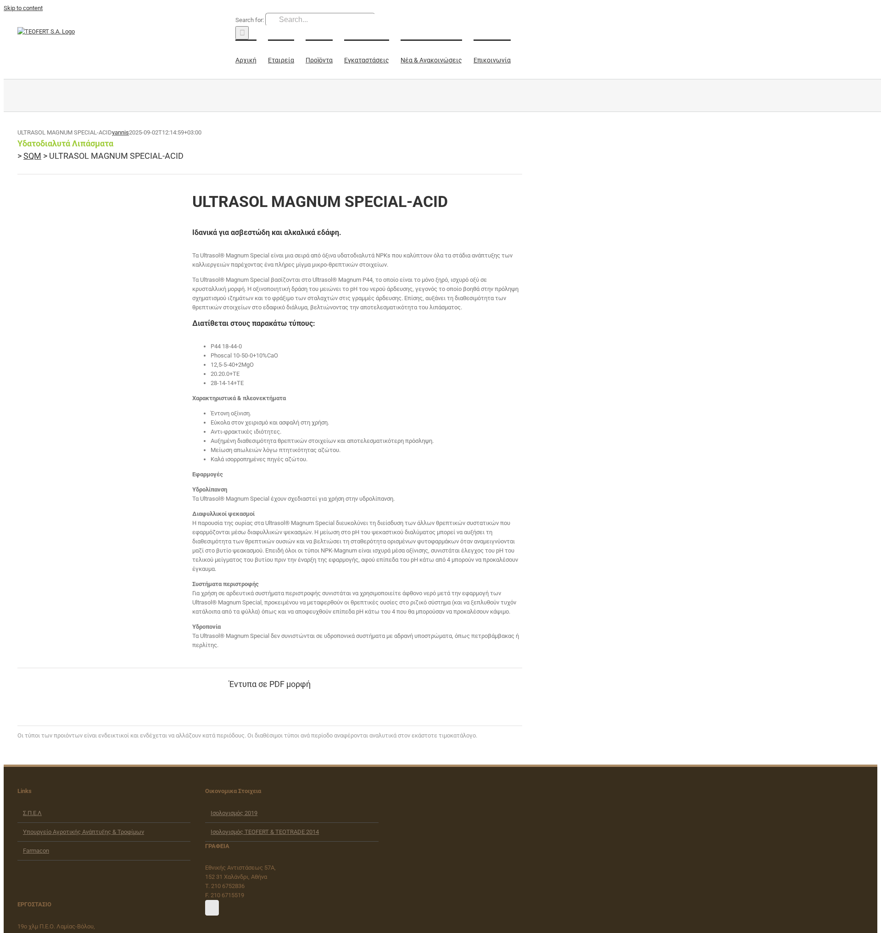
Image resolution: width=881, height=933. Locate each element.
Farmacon (36, 850)
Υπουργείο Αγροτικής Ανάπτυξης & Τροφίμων (83, 831)
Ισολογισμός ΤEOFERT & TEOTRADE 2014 (265, 831)
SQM (32, 156)
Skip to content (23, 8)
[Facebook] (212, 908)
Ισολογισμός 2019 (234, 813)
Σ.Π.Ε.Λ (32, 813)
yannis (120, 132)
